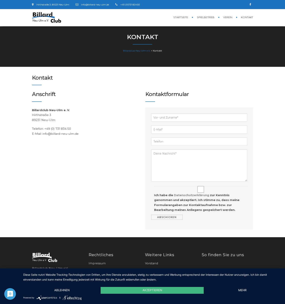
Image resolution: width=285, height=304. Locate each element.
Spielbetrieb (205, 17)
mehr (242, 290)
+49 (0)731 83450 (130, 4)
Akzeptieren (152, 290)
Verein (227, 17)
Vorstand (151, 263)
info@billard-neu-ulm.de (95, 4)
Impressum (97, 263)
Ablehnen (62, 290)
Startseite (180, 17)
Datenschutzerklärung (191, 195)
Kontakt (247, 17)
